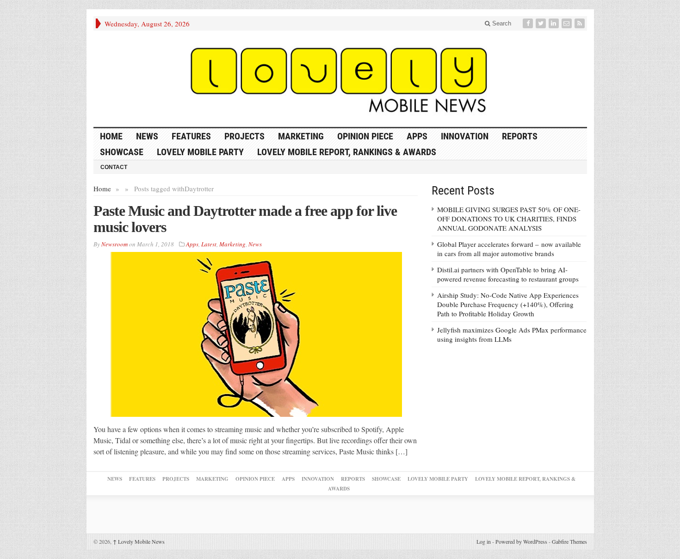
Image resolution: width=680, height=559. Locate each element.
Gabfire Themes (569, 541)
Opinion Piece (365, 136)
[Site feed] (580, 23)
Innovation (464, 136)
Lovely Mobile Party (200, 151)
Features (191, 136)
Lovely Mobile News (139, 541)
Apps (417, 136)
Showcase (121, 151)
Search (500, 23)
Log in (483, 541)
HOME (111, 136)
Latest (208, 244)
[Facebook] (528, 23)
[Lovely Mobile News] (340, 79)
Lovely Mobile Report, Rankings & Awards (346, 151)
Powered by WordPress (521, 541)
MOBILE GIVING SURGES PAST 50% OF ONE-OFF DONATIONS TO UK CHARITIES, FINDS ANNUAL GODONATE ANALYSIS (509, 218)
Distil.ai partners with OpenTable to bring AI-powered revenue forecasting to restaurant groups (508, 274)
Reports (520, 136)
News (147, 136)
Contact (113, 167)
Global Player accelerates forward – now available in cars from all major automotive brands (509, 248)
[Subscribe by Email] (567, 23)
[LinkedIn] (554, 23)
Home (102, 188)
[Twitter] (541, 23)
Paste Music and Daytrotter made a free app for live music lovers (245, 218)
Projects (244, 136)
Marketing (301, 136)
